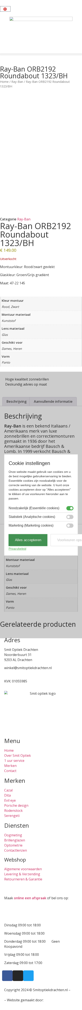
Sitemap (10, 995)
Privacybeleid (17, 549)
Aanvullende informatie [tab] (53, 401)
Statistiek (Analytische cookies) (32, 517)
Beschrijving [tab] (16, 401)
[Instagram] (18, 975)
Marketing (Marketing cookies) (31, 525)
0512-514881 (14, 673)
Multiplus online (57, 1000)
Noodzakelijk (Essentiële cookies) (34, 508)
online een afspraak (30, 898)
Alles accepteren (28, 540)
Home (4, 81)
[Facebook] (7, 975)
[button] (41, 54)
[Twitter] (28, 975)
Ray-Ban (17, 81)
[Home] (41, 35)
